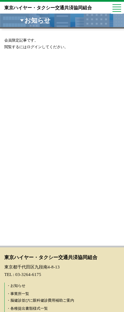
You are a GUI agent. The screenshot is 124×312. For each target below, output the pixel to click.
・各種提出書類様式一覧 (27, 308)
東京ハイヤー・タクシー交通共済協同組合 (48, 7)
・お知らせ (16, 285)
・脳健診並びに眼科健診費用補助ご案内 (40, 300)
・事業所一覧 (18, 294)
